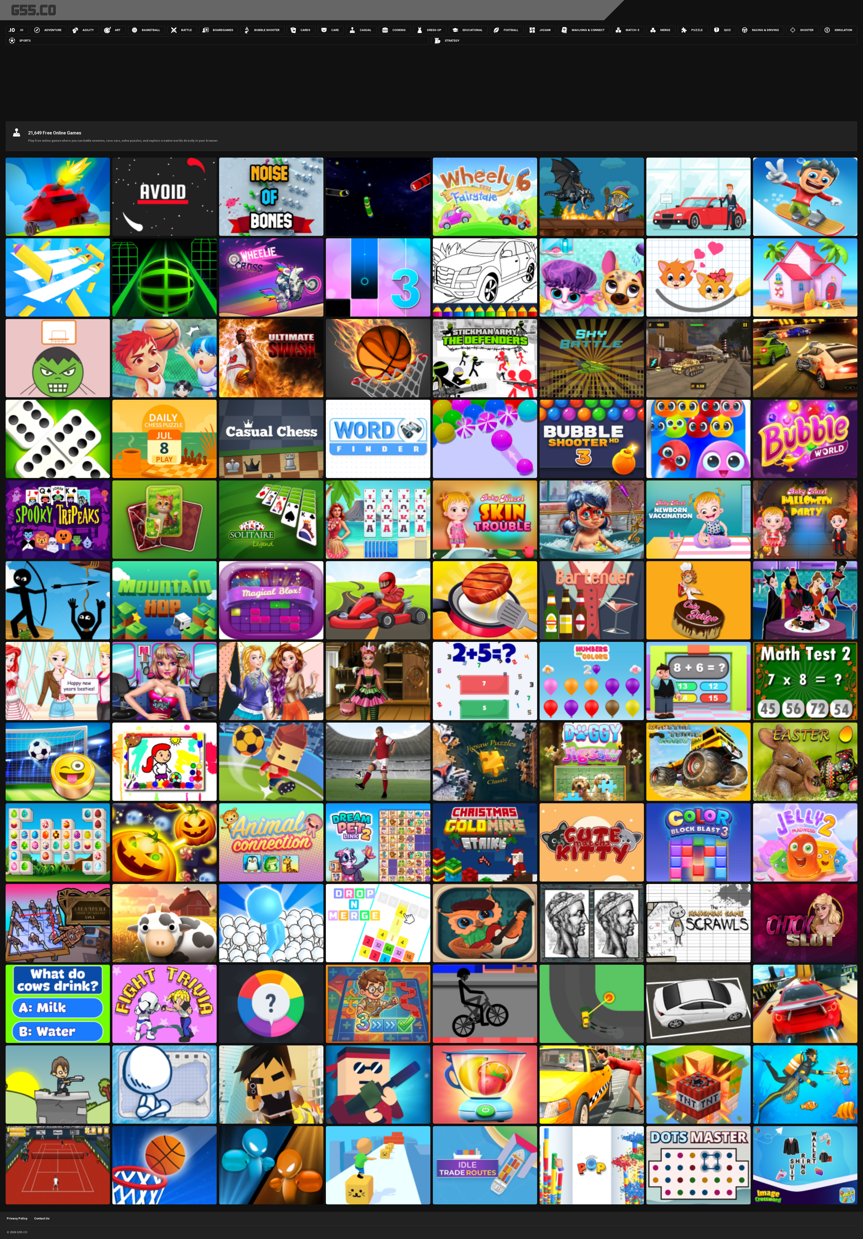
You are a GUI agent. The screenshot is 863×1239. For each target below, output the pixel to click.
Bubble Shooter (266, 30)
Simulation (843, 30)
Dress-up (434, 30)
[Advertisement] (431, 81)
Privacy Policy (17, 1218)
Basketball (151, 30)
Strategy (452, 40)
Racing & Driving (765, 30)
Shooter (806, 30)
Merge (665, 30)
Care (335, 30)
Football (511, 30)
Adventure (52, 30)
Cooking (399, 30)
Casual (365, 30)
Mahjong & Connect (588, 30)
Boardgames (223, 30)
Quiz (727, 30)
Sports (25, 40)
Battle (186, 30)
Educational (473, 30)
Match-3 (632, 30)
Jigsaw (545, 30)
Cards (305, 30)
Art (117, 30)
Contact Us (41, 1218)
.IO (21, 30)
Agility (88, 30)
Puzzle (697, 30)
